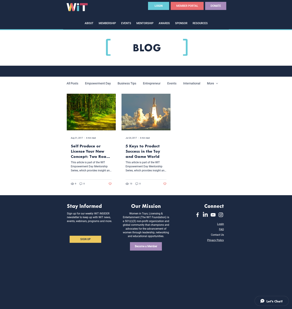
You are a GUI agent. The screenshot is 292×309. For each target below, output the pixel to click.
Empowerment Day (98, 83)
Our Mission (146, 205)
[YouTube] (213, 215)
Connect (214, 205)
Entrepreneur (152, 83)
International (191, 83)
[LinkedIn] (205, 215)
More (210, 83)
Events (171, 83)
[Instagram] (221, 215)
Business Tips (127, 83)
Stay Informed (84, 205)
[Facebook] (197, 215)
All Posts (72, 83)
